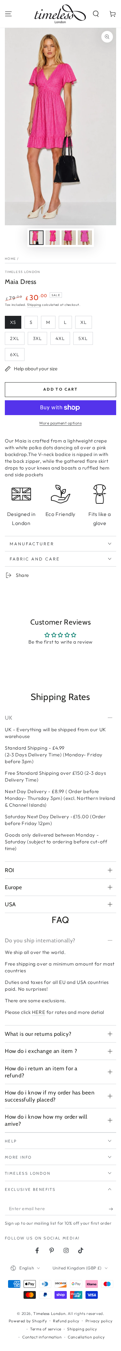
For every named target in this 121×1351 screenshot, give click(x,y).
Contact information (42, 1337)
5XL (83, 338)
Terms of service (45, 1329)
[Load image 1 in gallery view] (36, 237)
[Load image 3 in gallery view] (69, 237)
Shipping (34, 305)
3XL (37, 338)
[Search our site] (95, 13)
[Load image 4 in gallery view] (85, 237)
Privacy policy (99, 1320)
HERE (38, 1012)
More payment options (60, 423)
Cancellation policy (86, 1337)
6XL (14, 354)
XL (83, 322)
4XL (60, 338)
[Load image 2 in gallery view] (52, 237)
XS (13, 322)
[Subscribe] (112, 1209)
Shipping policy (82, 1329)
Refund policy (66, 1320)
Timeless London (22, 272)
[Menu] (8, 13)
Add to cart (60, 389)
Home (10, 259)
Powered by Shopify (28, 1320)
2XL (14, 338)
